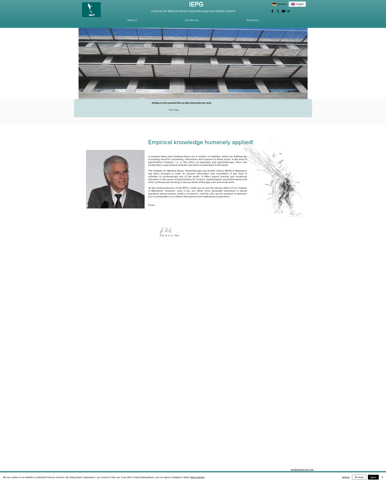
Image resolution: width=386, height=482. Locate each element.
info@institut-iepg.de (302, 469)
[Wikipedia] (288, 11)
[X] (278, 11)
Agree (373, 477)
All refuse (359, 477)
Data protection (197, 477)
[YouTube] (283, 11)
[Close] (382, 477)
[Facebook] (272, 11)
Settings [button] (346, 477)
